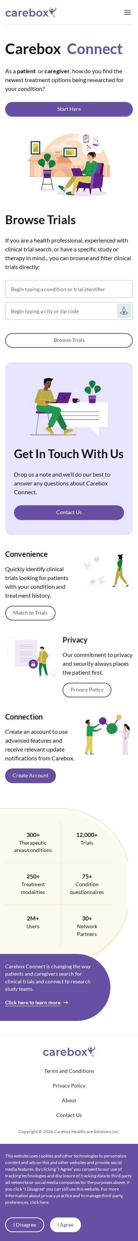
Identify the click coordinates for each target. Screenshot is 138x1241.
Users (32, 926)
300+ (33, 834)
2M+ (33, 918)
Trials (87, 843)
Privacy (75, 639)
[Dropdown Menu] (127, 12)
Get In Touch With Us (69, 453)
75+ (87, 876)
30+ (87, 918)
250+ (33, 876)
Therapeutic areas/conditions (33, 846)
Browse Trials (40, 219)
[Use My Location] (124, 311)
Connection (24, 716)
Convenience (26, 553)
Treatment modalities (33, 888)
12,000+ (87, 834)
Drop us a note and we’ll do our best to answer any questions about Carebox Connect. (62, 483)
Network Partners (87, 930)
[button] (69, 109)
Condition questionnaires (87, 888)
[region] (69, 530)
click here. (40, 1202)
